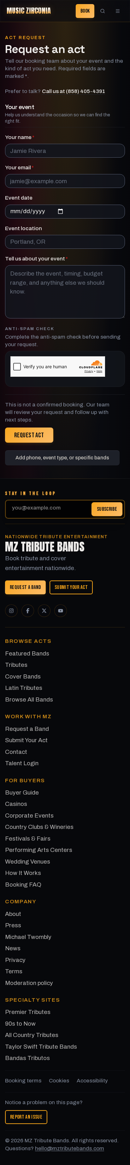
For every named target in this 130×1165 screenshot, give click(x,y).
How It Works (23, 873)
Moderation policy (29, 983)
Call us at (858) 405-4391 (73, 91)
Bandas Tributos (27, 1058)
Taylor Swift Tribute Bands (41, 1046)
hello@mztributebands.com (69, 1148)
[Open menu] (118, 11)
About (13, 914)
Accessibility (92, 1081)
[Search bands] (102, 11)
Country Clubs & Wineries (39, 827)
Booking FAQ (23, 884)
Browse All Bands (29, 699)
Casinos (16, 804)
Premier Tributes (27, 1012)
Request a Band (25, 587)
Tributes (16, 664)
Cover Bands (23, 676)
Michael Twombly (28, 937)
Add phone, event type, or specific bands (62, 457)
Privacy (15, 960)
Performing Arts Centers (38, 850)
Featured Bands (27, 653)
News (13, 948)
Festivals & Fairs (27, 838)
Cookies (59, 1081)
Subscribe (107, 509)
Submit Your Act (71, 587)
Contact (16, 752)
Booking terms (23, 1081)
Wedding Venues (27, 861)
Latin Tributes (23, 687)
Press (13, 925)
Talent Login (21, 763)
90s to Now (20, 1023)
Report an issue (26, 1117)
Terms (13, 971)
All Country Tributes (31, 1035)
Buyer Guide (22, 792)
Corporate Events (29, 815)
